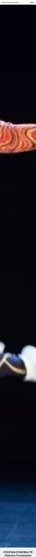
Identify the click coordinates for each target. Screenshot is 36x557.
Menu (32, 2)
